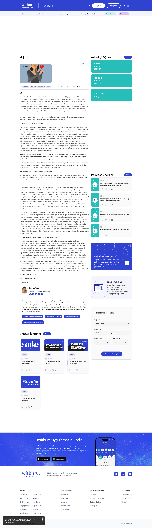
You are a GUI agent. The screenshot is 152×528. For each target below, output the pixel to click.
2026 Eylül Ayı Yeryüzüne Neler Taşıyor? (78, 362)
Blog (48, 87)
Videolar (33, 87)
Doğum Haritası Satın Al (105, 256)
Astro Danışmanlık (66, 14)
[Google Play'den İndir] (59, 459)
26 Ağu (74, 358)
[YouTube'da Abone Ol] (130, 474)
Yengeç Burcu (25, 506)
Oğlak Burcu (37, 506)
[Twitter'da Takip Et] (116, 474)
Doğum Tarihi (98, 338)
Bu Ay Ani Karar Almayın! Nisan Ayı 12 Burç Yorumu (114, 215)
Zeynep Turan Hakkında (90, 14)
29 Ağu (26, 358)
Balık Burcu (37, 513)
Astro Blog (65, 509)
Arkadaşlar (110, 14)
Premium (123, 14)
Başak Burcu (24, 513)
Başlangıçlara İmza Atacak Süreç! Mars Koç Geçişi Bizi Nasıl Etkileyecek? (114, 199)
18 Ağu (26, 395)
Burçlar (25, 14)
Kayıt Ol (98, 6)
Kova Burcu (37, 509)
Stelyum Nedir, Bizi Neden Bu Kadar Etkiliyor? (115, 229)
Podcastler (41, 87)
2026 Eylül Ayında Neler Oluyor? (54, 362)
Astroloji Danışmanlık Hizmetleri (33, 316)
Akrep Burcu (37, 498)
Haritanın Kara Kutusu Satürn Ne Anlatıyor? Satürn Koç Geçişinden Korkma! (114, 184)
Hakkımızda (126, 498)
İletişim (125, 502)
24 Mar (104, 227)
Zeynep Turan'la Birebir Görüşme (33, 322)
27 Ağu (50, 358)
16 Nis (104, 181)
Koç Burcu (23, 494)
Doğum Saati (116, 338)
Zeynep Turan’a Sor (97, 498)
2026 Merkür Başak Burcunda (28, 399)
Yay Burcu (36, 502)
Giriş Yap (113, 6)
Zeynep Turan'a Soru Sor (54, 316)
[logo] (29, 5)
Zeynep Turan (127, 494)
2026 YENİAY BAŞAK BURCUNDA (28, 362)
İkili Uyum (93, 506)
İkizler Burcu (24, 502)
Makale (24, 354)
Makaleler (25, 87)
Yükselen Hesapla (111, 354)
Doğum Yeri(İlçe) (99, 329)
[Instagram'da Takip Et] (123, 474)
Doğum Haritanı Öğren (72, 316)
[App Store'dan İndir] (43, 459)
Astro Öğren (65, 506)
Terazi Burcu (37, 494)
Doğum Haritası (96, 502)
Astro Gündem (43, 14)
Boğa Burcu (24, 498)
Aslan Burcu (24, 509)
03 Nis (104, 211)
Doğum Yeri (97, 320)
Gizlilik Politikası (126, 524)
